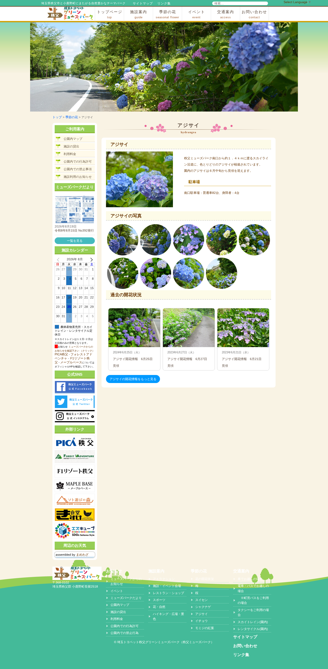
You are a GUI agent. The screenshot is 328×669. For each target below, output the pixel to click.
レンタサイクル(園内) (253, 629)
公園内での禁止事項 (78, 169)
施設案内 (138, 14)
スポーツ (159, 600)
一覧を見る (75, 240)
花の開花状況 (204, 579)
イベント (196, 14)
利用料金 (70, 154)
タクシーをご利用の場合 (253, 612)
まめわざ (82, 554)
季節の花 (167, 14)
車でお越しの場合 (250, 579)
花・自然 (159, 607)
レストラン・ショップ (168, 593)
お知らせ (114, 571)
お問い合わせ (254, 14)
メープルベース (71, 362)
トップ (57, 117)
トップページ (109, 14)
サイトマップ (143, 3)
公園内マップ (73, 139)
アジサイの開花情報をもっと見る (133, 379)
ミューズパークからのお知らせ (126, 581)
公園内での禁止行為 (124, 633)
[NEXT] (90, 259)
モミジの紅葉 (204, 628)
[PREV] (59, 259)
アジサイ (201, 614)
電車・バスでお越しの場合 (253, 588)
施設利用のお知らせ (78, 176)
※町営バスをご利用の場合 (253, 600)
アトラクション (164, 579)
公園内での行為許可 (78, 161)
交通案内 (225, 14)
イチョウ (201, 621)
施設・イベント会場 (167, 586)
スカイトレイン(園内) (253, 622)
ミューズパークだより (126, 598)
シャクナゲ (203, 607)
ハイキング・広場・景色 (168, 616)
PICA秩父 (61, 354)
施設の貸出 (71, 146)
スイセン (201, 600)
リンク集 (164, 3)
